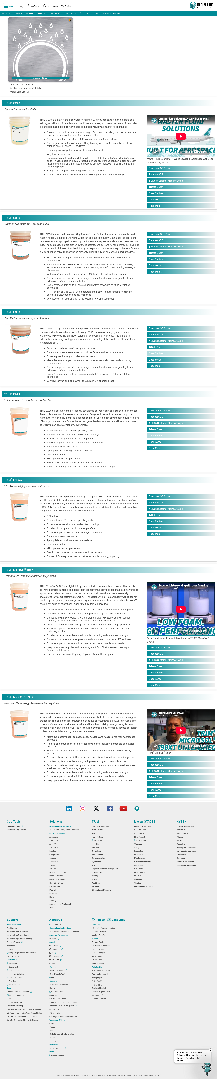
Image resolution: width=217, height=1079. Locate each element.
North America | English (58, 6)
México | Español (99, 935)
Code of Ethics (57, 991)
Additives (96, 882)
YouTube (55, 959)
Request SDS (156, 174)
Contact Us (93, 13)
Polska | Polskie (98, 959)
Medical (53, 890)
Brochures (13, 963)
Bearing (53, 851)
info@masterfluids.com (71, 1075)
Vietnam (53, 1041)
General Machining (57, 879)
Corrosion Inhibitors (143, 861)
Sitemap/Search (13, 942)
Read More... (155, 205)
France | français (99, 952)
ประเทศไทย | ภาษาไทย (101, 991)
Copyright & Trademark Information (63, 1016)
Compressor (54, 854)
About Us (41, 13)
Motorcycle (54, 893)
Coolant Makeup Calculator (18, 991)
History (52, 988)
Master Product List (17, 995)
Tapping (95, 875)
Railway (53, 900)
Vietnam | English (99, 998)
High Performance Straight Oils (105, 868)
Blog (11, 949)
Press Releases (15, 984)
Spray (137, 847)
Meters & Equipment (186, 861)
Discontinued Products (102, 890)
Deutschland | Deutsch (101, 945)
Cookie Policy (55, 1009)
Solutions (6, 13)
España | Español (99, 949)
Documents (155, 199)
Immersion (139, 851)
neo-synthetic (98, 854)
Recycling (181, 844)
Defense (53, 858)
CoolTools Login (14, 826)
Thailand (53, 1037)
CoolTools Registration (16, 829)
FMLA (53, 977)
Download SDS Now (160, 168)
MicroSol (96, 847)
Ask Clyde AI (12, 928)
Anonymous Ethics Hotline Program (64, 1002)
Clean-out (181, 858)
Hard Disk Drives (56, 882)
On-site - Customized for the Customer (22, 1016)
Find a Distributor (72, 13)
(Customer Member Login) (166, 180)
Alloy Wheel (54, 844)
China (52, 1023)
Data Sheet (156, 187)
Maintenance (140, 858)
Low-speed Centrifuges (187, 851)
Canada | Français (99, 931)
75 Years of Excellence (111, 13)
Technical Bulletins (16, 974)
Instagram (55, 949)
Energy (52, 865)
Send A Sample (13, 956)
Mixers (180, 840)
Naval (52, 897)
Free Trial (54, 13)
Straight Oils (97, 872)
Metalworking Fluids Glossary (19, 935)
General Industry (56, 875)
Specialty (96, 879)
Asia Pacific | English (100, 974)
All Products (97, 833)
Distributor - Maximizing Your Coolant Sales (25, 1012)
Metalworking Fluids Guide (18, 931)
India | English (98, 977)
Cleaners (138, 844)
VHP (94, 865)
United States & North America (62, 1034)
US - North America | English (104, 928)
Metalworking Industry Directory (20, 938)
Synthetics (97, 861)
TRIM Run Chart (15, 1002)
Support (29, 13)
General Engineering (58, 872)
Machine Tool (55, 886)
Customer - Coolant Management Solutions (25, 1009)
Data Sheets (98, 840)
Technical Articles (16, 977)
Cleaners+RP (140, 872)
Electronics (54, 861)
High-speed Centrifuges (187, 847)
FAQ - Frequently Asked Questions (23, 952)
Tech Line (11, 945)
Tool (51, 907)
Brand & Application (101, 826)
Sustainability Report (58, 998)
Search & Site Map (88, 1075)
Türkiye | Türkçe (98, 963)
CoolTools (34, 6)
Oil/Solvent (139, 875)
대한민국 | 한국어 (99, 984)
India (51, 1030)
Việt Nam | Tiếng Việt (101, 995)
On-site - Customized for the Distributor (23, 1020)
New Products (98, 836)
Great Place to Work (57, 974)
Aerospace (54, 836)
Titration (96, 886)
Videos (11, 998)
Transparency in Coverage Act (61, 1005)
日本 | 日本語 (97, 981)
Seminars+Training (15, 1005)
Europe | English (99, 942)
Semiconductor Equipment (60, 904)
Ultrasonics (139, 854)
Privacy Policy (55, 1012)
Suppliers (53, 995)
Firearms (53, 868)
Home (58, 1075)
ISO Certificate (98, 829)
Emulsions (97, 851)
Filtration (181, 836)
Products (18, 13)
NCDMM (53, 938)
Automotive (54, 847)
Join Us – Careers (56, 970)
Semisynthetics (99, 858)
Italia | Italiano (98, 956)
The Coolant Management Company (64, 829)
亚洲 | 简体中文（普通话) (102, 970)
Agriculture (54, 840)
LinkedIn (55, 945)
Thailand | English (99, 988)
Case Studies (156, 193)
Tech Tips (12, 981)
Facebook (55, 956)
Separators (182, 854)
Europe (52, 1027)
